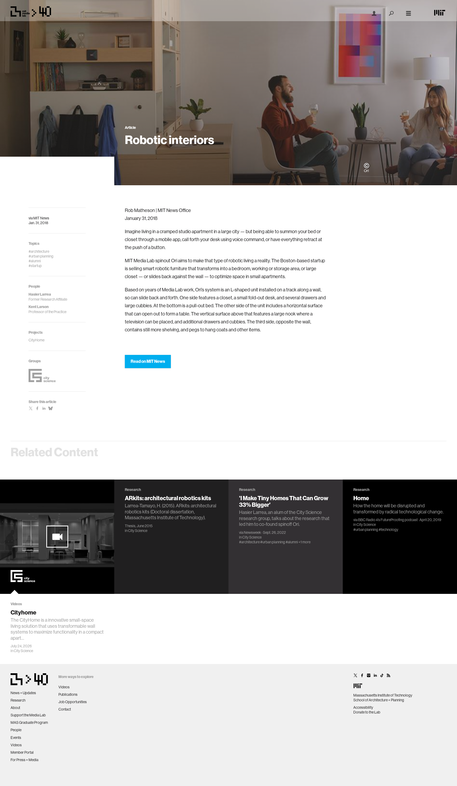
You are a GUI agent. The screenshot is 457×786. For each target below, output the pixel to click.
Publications (67, 694)
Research (18, 700)
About (15, 708)
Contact (64, 709)
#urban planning (272, 542)
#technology (388, 529)
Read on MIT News (148, 361)
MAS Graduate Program (29, 722)
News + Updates (23, 693)
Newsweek (252, 532)
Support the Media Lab (28, 715)
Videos (16, 745)
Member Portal (22, 752)
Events (16, 737)
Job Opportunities (72, 702)
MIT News (41, 218)
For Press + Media (24, 760)
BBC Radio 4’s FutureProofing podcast (388, 520)
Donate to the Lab (366, 712)
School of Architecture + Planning (378, 700)
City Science (23, 651)
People (16, 730)
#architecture (249, 542)
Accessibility (363, 707)
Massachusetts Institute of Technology (382, 695)
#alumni (292, 542)
